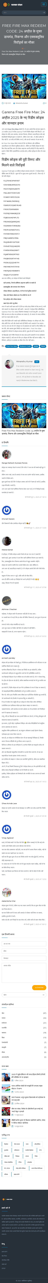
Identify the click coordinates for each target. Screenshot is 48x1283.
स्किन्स (43, 346)
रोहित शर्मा (6, 1156)
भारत (27, 1144)
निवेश (36, 1156)
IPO (40, 1150)
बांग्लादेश (29, 1162)
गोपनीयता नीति (5, 1260)
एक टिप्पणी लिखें (39, 987)
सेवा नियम (4, 1256)
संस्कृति (24, 1047)
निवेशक (17, 1156)
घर (22, 48)
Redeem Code (25, 346)
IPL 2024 (7, 1168)
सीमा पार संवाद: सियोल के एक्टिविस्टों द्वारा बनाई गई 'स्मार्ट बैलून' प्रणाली (27, 1110)
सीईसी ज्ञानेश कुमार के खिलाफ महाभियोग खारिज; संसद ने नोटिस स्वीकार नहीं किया (28, 1121)
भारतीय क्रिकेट (29, 1150)
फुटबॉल (6, 1150)
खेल (24, 1013)
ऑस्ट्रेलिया (37, 1144)
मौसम (24, 1052)
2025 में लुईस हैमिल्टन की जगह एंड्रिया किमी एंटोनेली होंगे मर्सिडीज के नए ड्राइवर (28, 1075)
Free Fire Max (11, 346)
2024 (27, 1156)
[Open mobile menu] (43, 4)
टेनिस (20, 1162)
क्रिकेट (6, 1144)
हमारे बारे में (4, 1252)
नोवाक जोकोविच (8, 1162)
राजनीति (24, 1028)
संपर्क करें (4, 1264)
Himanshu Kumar (22, 103)
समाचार (24, 1032)
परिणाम (6, 1174)
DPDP (3, 1268)
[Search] (44, 12)
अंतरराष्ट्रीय (24, 1057)
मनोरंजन (24, 1023)
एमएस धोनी (16, 1174)
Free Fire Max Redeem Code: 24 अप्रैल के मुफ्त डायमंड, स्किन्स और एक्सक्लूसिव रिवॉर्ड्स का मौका (23, 432)
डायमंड (36, 346)
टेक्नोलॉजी (24, 1042)
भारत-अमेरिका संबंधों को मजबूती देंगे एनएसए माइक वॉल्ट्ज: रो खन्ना (27, 1087)
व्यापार (24, 1018)
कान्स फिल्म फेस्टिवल (37, 1168)
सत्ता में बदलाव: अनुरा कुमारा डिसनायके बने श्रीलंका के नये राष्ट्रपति (28, 1098)
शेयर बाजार (17, 1144)
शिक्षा (24, 1037)
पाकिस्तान (16, 1150)
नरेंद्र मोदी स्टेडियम (21, 1168)
